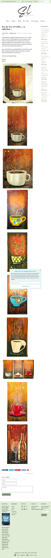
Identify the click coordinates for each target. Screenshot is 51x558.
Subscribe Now (25, 286)
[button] (25, 271)
